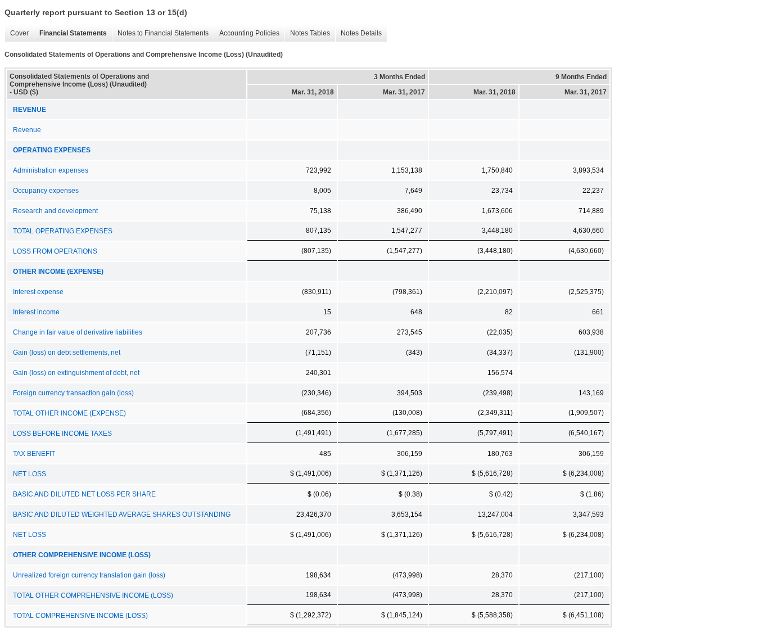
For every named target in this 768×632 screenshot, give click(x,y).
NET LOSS (29, 474)
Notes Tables (307, 33)
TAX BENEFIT (34, 453)
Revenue (27, 130)
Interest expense (38, 291)
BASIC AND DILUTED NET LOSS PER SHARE (84, 494)
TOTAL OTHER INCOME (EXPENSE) (69, 413)
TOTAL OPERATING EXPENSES (62, 231)
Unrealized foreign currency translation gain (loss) (89, 575)
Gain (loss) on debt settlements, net (66, 352)
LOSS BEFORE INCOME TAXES (62, 433)
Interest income (36, 312)
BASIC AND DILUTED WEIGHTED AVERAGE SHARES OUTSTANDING (122, 514)
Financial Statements (70, 33)
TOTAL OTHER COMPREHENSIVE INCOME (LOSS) (93, 595)
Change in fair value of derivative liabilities (77, 332)
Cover (16, 33)
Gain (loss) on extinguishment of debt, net (76, 372)
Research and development (55, 210)
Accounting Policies (246, 33)
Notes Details (358, 33)
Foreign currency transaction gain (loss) (73, 393)
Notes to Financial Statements (160, 33)
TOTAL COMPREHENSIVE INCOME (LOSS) (80, 615)
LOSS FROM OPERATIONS (55, 251)
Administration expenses (50, 170)
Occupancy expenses (46, 190)
